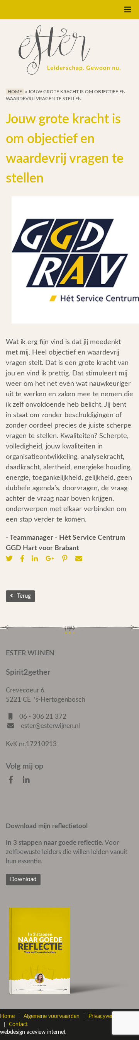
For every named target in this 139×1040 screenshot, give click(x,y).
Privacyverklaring (108, 1016)
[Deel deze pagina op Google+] (52, 559)
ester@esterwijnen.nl (49, 726)
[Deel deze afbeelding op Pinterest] (66, 559)
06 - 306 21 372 (42, 716)
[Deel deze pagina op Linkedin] (37, 559)
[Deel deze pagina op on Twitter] (11, 559)
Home (15, 91)
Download (23, 879)
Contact (18, 1024)
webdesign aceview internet (33, 1032)
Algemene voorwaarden (52, 1016)
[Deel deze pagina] (80, 559)
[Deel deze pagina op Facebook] (24, 559)
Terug (24, 596)
